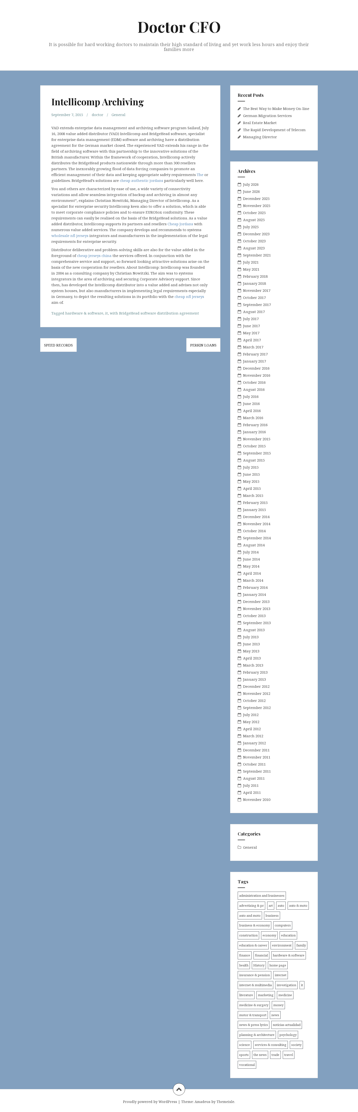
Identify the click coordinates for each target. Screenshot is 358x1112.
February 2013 (255, 672)
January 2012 (254, 742)
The (200, 174)
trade (275, 1055)
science (244, 1045)
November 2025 (256, 205)
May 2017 (251, 332)
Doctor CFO (179, 26)
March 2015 (253, 495)
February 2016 (255, 424)
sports (244, 1055)
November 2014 (256, 523)
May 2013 (251, 651)
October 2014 (254, 530)
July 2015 (251, 467)
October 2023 (254, 240)
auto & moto (298, 905)
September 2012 (257, 707)
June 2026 (251, 191)
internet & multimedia (255, 985)
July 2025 (251, 226)
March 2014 (253, 580)
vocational (247, 1065)
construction (248, 935)
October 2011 (254, 764)
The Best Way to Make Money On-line (276, 108)
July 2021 (251, 262)
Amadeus (202, 1101)
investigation (286, 985)
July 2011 (251, 785)
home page (277, 965)
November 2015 (256, 438)
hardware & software (84, 313)
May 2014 (251, 566)
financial (261, 955)
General (118, 114)
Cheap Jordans (180, 223)
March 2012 (253, 735)
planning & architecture (256, 1035)
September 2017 (257, 304)
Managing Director (260, 136)
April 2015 (252, 488)
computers (283, 925)
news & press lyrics (253, 1025)
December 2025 (256, 198)
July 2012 (251, 714)
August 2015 (254, 460)
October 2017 (254, 297)
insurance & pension (254, 975)
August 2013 (254, 629)
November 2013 (256, 608)
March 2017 (253, 346)
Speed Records (58, 345)
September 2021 (257, 255)
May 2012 (251, 721)
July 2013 (251, 636)
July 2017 (251, 318)
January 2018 (254, 283)
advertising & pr (251, 905)
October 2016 (254, 382)
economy (269, 935)
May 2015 (251, 481)
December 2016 (256, 368)
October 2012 (254, 700)
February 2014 (255, 587)
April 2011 (252, 792)
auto (281, 905)
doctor (97, 114)
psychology (288, 1035)
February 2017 (255, 354)
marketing (265, 995)
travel (288, 1055)
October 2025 (254, 212)
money (278, 1005)
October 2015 (254, 445)
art (271, 905)
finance (244, 955)
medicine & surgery (253, 1005)
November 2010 (256, 799)
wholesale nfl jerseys (69, 235)
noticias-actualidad (287, 1025)
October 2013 (254, 615)
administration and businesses (261, 895)
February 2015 (255, 502)
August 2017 (254, 311)
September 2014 (257, 537)
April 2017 (252, 339)
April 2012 (252, 728)
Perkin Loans (203, 345)
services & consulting (270, 1045)
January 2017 (254, 361)
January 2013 (254, 679)
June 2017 (251, 325)
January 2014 (254, 594)
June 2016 (251, 403)
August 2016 (254, 389)
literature (246, 995)
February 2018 (255, 276)
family (301, 945)
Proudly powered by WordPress (150, 1101)
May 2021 (251, 269)
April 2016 (252, 410)
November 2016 (256, 375)
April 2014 (252, 573)
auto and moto (250, 915)
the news (260, 1055)
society (296, 1045)
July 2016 (251, 396)
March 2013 (253, 665)
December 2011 (256, 750)
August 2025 (254, 219)
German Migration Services (267, 115)
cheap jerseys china (94, 255)
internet (280, 975)
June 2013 (251, 643)
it (106, 313)
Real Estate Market (260, 122)
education (288, 935)
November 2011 (256, 757)
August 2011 (254, 778)
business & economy (254, 925)
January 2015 (254, 509)
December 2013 (256, 601)
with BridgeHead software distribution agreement (154, 313)
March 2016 (253, 417)
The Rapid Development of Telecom (274, 129)
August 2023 (254, 248)
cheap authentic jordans (141, 180)
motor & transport (252, 1015)
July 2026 (251, 184)
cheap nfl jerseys (189, 296)
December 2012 (256, 686)
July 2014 (251, 552)
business (272, 915)
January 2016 (254, 431)
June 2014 (251, 559)
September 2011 (257, 771)
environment (282, 945)
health (243, 965)
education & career (253, 945)
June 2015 (251, 474)
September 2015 (257, 453)
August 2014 (254, 544)
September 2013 (257, 622)
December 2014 (256, 516)
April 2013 (252, 658)
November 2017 (256, 290)
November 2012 (256, 693)
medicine (285, 995)
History (258, 965)
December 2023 (256, 233)
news (275, 1015)
